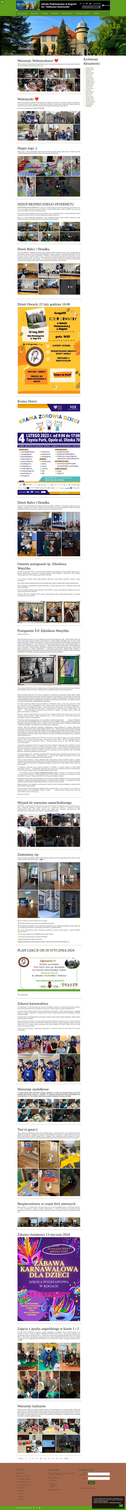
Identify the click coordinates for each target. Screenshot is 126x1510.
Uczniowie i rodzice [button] (82, 13)
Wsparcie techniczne (24, 1476)
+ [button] (81, 3)
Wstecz (21, 1458)
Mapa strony (22, 1490)
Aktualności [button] (34, 13)
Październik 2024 (90, 101)
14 (53, 1458)
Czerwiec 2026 (90, 69)
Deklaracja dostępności (25, 1479)
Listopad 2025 (90, 80)
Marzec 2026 (89, 74)
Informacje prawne (24, 1482)
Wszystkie (88, 106)
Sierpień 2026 (89, 68)
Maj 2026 (88, 71)
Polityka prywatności (24, 1485)
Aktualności (22, 1499)
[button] (87, 3)
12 (44, 1458)
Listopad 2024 (90, 99)
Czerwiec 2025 (90, 88)
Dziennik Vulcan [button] (67, 13)
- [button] (84, 3)
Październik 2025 (90, 82)
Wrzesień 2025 (90, 83)
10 (36, 1458)
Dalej (66, 1458)
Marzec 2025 (89, 93)
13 (49, 1458)
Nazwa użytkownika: (83, 1473)
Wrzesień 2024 (90, 102)
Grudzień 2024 (90, 98)
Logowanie (97, 3)
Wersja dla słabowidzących (24, 1508)
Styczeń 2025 (89, 96)
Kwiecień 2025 (90, 91)
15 (57, 1458)
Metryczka (21, 1487)
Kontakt (21, 1496)
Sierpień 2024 (89, 104)
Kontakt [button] (96, 13)
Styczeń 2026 (89, 77)
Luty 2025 (88, 95)
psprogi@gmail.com (55, 1477)
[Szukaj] (99, 7)
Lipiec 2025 (89, 87)
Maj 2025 (88, 90)
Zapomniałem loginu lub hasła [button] (87, 1488)
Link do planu (24, 994)
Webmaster (22, 1473)
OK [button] (121, 1505)
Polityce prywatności (115, 1502)
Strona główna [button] (22, 13)
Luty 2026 (88, 76)
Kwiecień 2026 (90, 72)
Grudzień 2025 (90, 79)
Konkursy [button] (45, 13)
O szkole (21, 1493)
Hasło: (85, 1478)
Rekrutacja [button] (54, 13)
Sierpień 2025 (89, 85)
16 (61, 1458)
